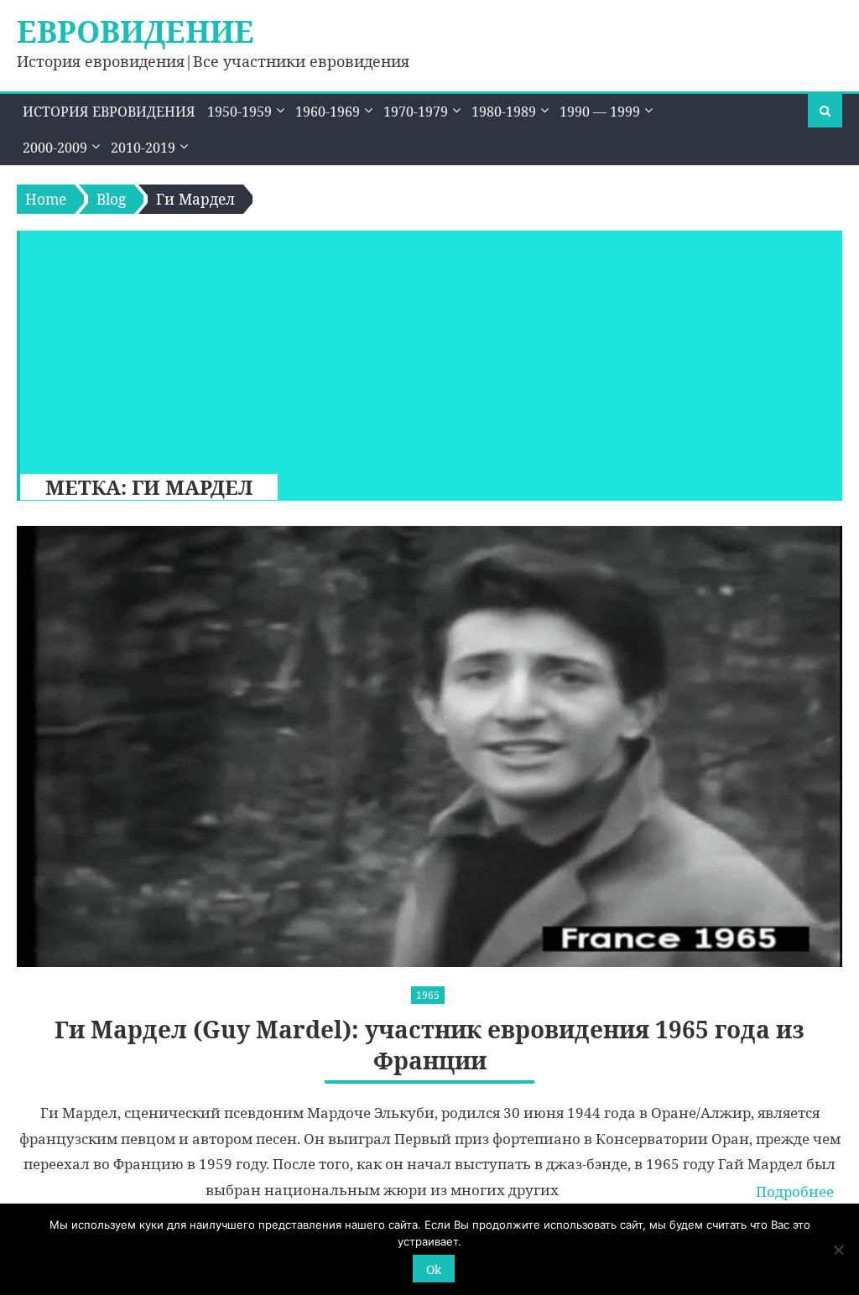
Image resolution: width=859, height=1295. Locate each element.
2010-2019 (143, 147)
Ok (433, 1269)
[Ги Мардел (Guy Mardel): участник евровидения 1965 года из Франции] (429, 746)
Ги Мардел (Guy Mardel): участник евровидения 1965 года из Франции (429, 1044)
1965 (428, 995)
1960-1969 (327, 111)
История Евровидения (109, 111)
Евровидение (135, 31)
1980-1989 (503, 111)
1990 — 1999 (600, 111)
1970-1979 (415, 111)
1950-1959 (239, 111)
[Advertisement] (423, 348)
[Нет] (838, 1249)
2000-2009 (55, 147)
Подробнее (795, 1191)
